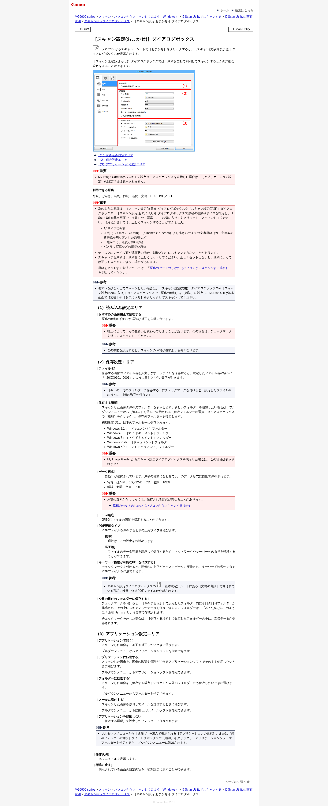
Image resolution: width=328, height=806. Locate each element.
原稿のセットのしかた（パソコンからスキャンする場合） (189, 268)
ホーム (224, 10)
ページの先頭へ (235, 781)
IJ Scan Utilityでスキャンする (202, 16)
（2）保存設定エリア (112, 159)
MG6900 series (85, 16)
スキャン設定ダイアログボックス (107, 21)
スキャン (105, 16)
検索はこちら (244, 10)
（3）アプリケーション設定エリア (121, 164)
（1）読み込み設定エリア (115, 155)
